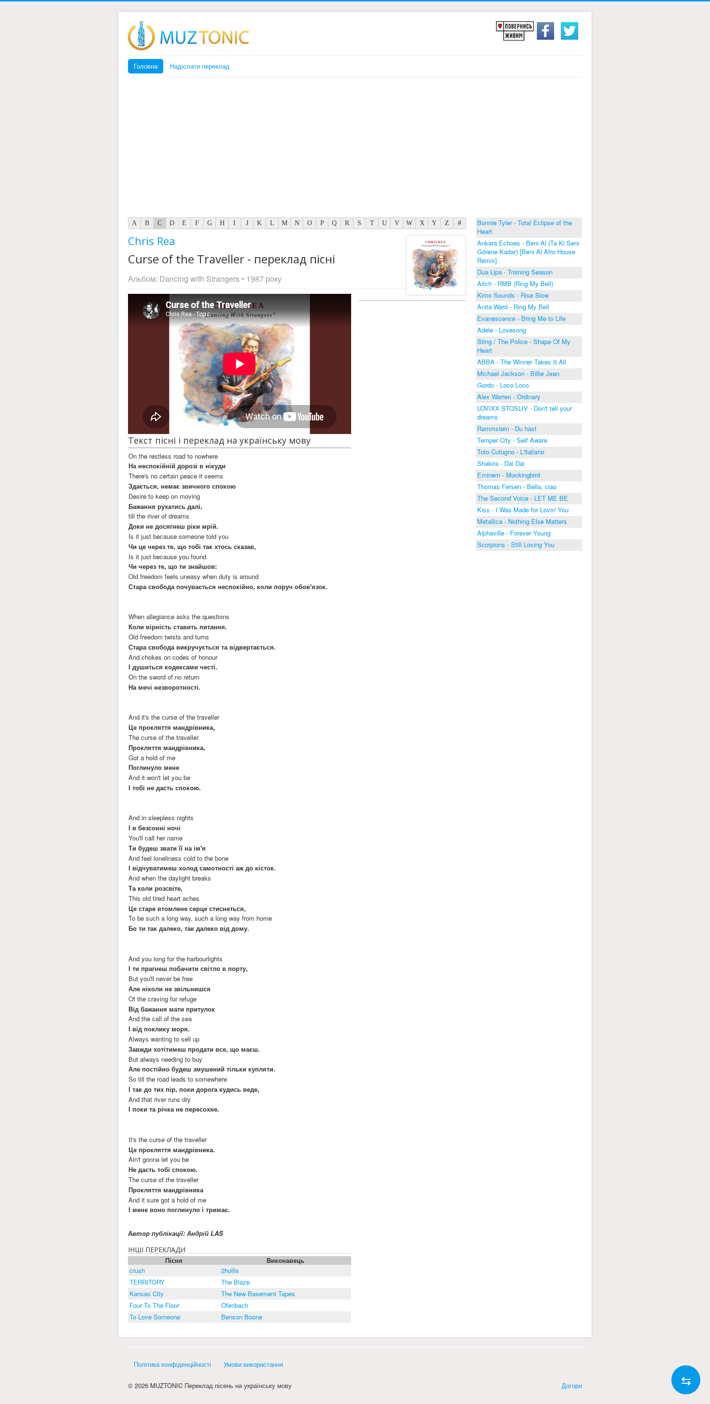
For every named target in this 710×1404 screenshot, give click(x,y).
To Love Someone (154, 1316)
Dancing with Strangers (199, 278)
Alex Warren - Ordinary (508, 396)
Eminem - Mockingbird (508, 474)
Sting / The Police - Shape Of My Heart (523, 346)
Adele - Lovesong (501, 329)
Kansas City (146, 1293)
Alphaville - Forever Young (514, 532)
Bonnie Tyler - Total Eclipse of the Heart (524, 227)
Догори (572, 1385)
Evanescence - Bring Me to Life (521, 318)
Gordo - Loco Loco (503, 385)
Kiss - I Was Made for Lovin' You (522, 509)
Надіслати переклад (199, 66)
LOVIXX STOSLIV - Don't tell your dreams (524, 412)
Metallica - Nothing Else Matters (522, 521)
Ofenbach (234, 1305)
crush (137, 1270)
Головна (145, 66)
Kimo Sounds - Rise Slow (513, 295)
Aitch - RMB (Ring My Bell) (515, 283)
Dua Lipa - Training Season (515, 271)
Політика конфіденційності (172, 1364)
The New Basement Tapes (258, 1293)
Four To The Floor (154, 1305)
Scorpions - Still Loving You (515, 544)
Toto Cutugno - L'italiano (510, 451)
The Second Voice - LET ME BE (522, 498)
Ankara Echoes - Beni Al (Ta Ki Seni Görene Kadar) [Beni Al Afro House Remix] (528, 251)
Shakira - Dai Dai (501, 463)
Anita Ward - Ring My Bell (513, 306)
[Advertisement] (355, 149)
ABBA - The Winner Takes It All (521, 361)
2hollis (230, 1270)
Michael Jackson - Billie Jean (518, 373)
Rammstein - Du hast (507, 428)
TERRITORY (147, 1282)
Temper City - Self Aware (512, 440)
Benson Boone (241, 1316)
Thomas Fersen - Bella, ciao (516, 486)
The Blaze (235, 1282)
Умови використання (253, 1364)
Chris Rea (151, 240)
